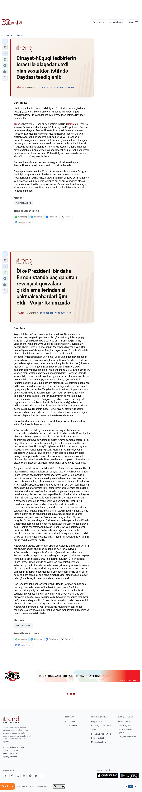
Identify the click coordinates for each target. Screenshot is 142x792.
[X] (18, 775)
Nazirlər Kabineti (23, 203)
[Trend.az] (12, 22)
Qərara (71, 123)
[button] (4, 41)
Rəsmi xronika (71, 726)
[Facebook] (11, 775)
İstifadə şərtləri (124, 721)
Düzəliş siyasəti (97, 738)
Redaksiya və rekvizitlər (101, 726)
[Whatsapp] (5, 775)
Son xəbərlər (70, 721)
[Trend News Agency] (11, 719)
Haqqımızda (96, 721)
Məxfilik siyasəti (124, 726)
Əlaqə (93, 730)
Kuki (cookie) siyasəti (127, 736)
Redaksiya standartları (101, 734)
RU (136, 786)
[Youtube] (24, 775)
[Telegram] (30, 775)
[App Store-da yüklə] (107, 775)
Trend (17, 123)
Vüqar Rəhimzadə (23, 625)
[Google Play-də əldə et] (129, 775)
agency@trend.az (10, 757)
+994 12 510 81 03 (10, 754)
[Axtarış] (94, 22)
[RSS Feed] (42, 775)
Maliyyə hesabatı (98, 742)
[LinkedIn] (36, 775)
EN (126, 786)
